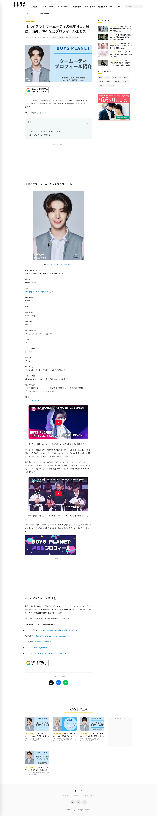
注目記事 (34, 6)
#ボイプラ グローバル (72, 37)
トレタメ (78, 790)
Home (27, 13)
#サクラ (101, 85)
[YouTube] (78, 802)
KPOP (51, 6)
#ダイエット (117, 81)
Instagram (36, 400)
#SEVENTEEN (116, 77)
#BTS (107, 77)
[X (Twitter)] (72, 802)
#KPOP (101, 81)
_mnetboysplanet (40, 647)
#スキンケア (110, 85)
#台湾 (125, 77)
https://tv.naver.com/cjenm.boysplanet (51, 636)
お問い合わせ (89, 796)
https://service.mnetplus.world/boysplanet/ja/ (60, 630)
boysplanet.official (43, 642)
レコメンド (119, 6)
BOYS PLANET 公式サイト (62, 264)
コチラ (44, 113)
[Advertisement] (58, 164)
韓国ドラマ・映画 (105, 6)
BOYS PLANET (30, 21)
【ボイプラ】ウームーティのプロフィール (44, 131)
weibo (27, 400)
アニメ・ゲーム (63, 6)
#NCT (126, 81)
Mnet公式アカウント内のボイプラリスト (50, 653)
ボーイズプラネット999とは (39, 135)
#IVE (100, 77)
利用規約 (66, 796)
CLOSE (86, 123)
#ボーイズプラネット (57, 37)
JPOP (43, 6)
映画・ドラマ (90, 6)
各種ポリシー (77, 796)
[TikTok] (84, 802)
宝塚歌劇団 (77, 6)
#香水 (108, 81)
